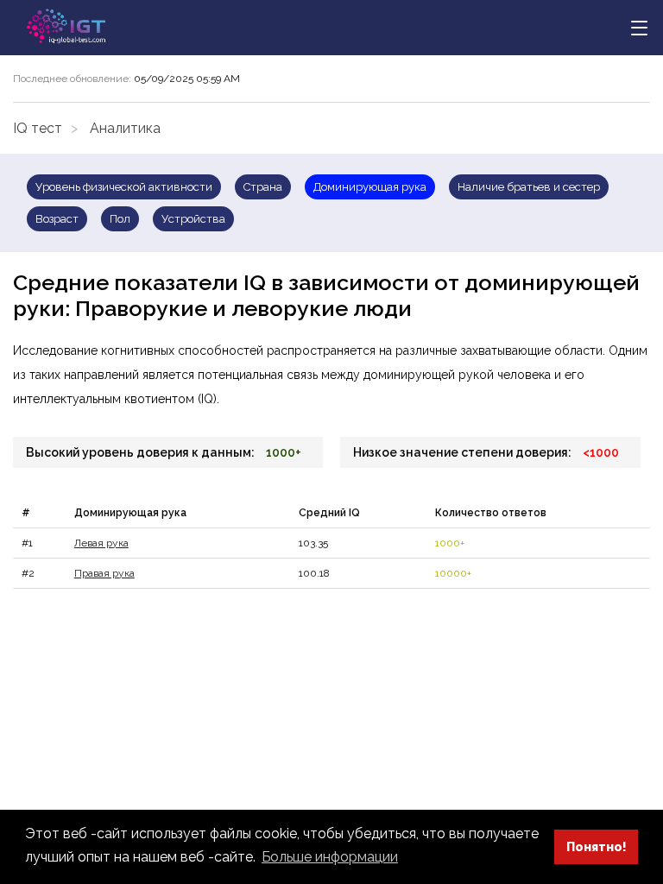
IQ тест (37, 128)
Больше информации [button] (330, 857)
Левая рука (101, 543)
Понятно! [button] (596, 846)
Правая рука (104, 573)
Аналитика (125, 128)
